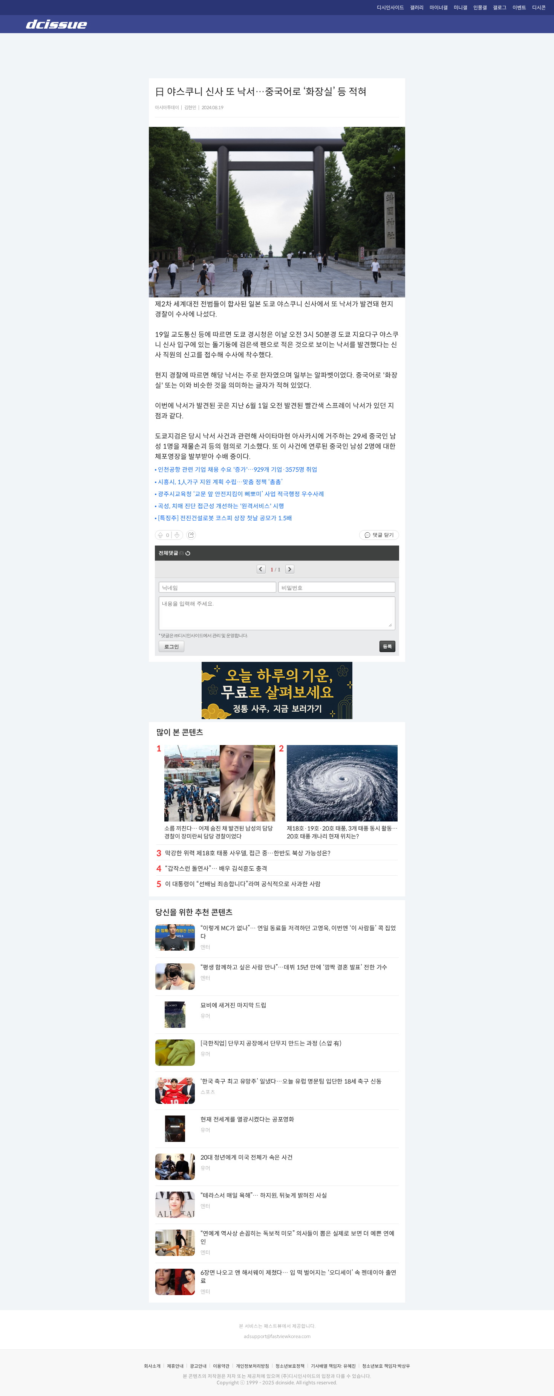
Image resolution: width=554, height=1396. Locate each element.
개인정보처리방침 (252, 1366)
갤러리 (417, 8)
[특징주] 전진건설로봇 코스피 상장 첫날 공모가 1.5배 (225, 518)
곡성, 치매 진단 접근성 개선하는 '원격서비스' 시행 (221, 506)
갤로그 (500, 8)
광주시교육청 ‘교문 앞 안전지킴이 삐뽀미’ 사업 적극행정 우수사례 (241, 494)
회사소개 (152, 1366)
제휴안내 (175, 1366)
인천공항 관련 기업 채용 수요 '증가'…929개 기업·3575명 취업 (237, 469)
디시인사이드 (390, 8)
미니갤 (460, 8)
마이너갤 (439, 8)
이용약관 (221, 1366)
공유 (191, 535)
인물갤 (480, 8)
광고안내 (198, 1366)
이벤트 (519, 8)
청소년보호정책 (290, 1366)
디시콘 (539, 8)
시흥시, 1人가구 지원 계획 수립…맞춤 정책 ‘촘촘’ (220, 482)
